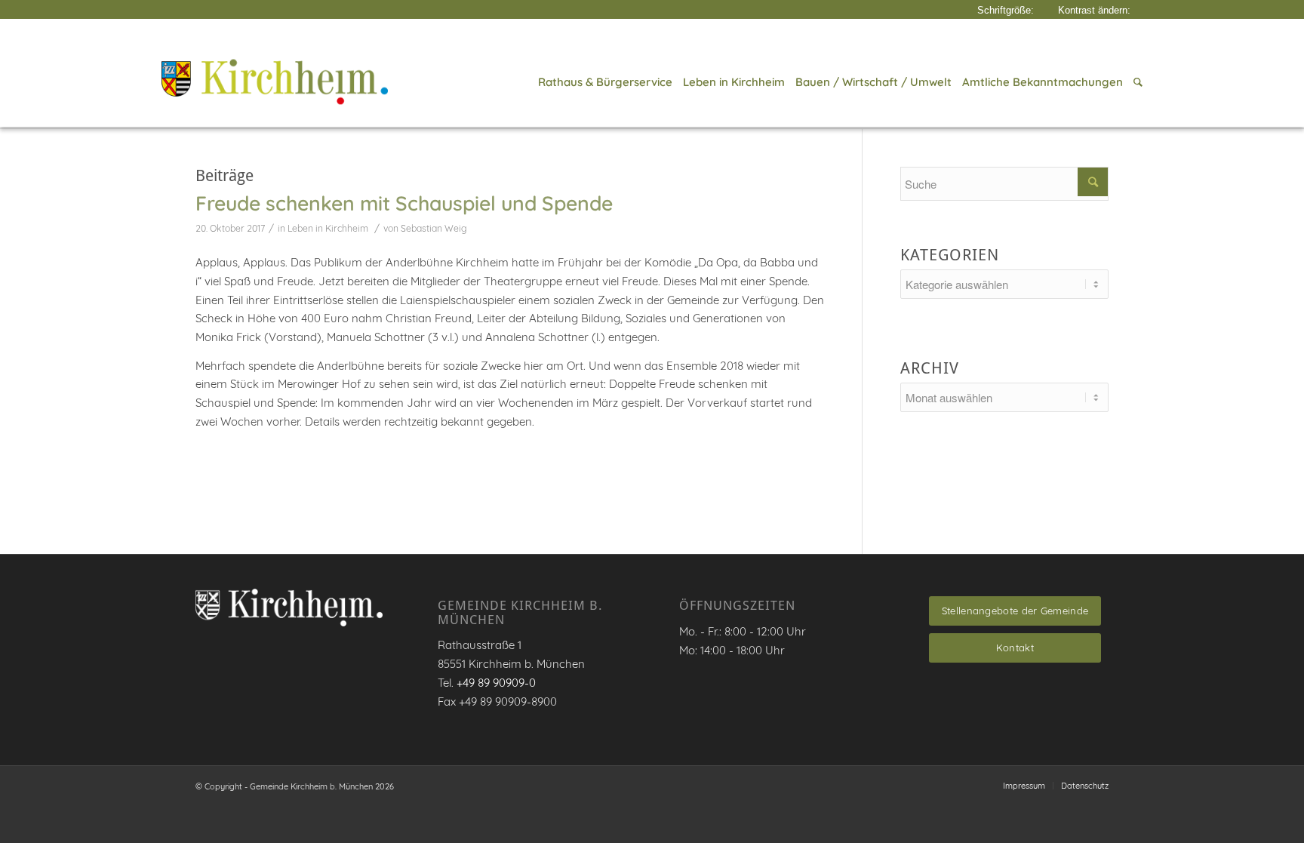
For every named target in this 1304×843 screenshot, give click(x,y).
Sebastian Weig (434, 228)
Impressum (1024, 785)
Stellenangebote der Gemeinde (1015, 611)
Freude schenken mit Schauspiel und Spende (404, 203)
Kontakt (1015, 647)
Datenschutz (1085, 785)
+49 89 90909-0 (496, 682)
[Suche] (1135, 82)
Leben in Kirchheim (328, 228)
